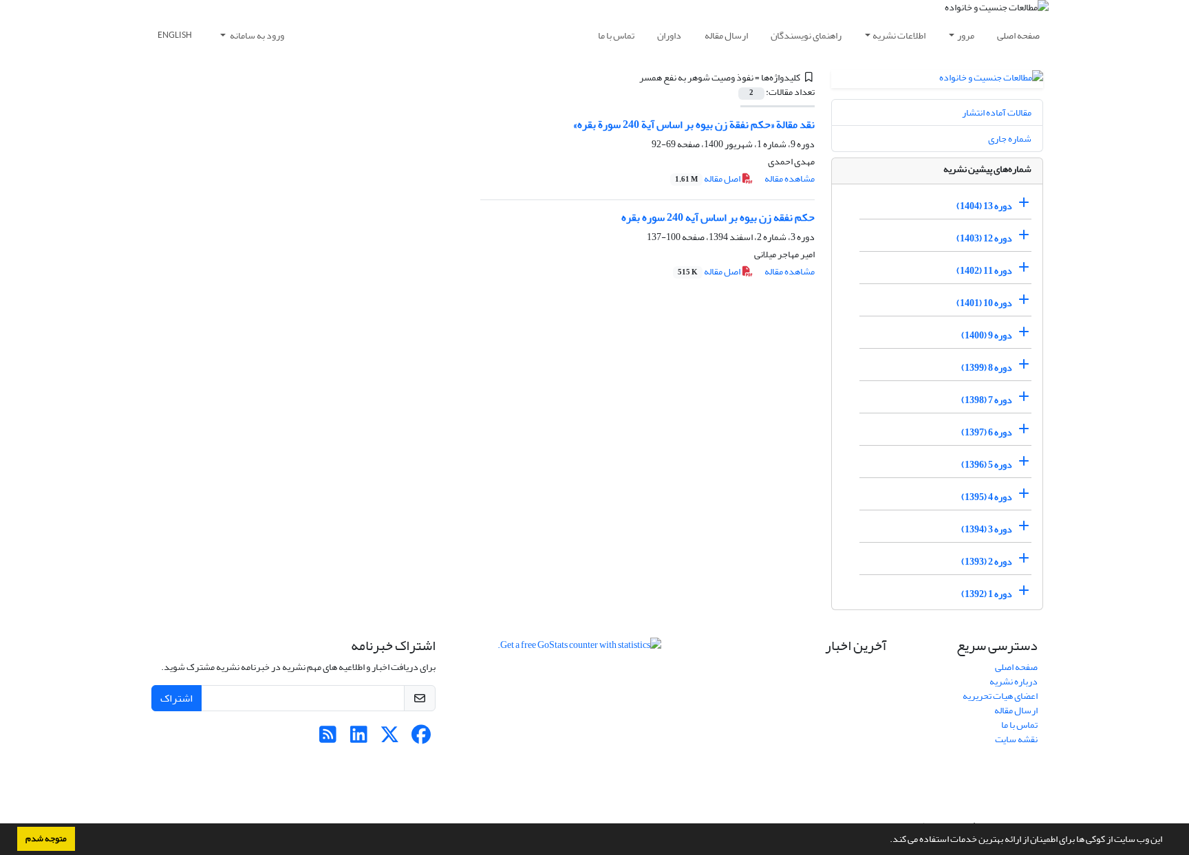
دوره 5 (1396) (986, 464)
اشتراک (176, 698)
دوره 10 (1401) (984, 303)
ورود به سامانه (256, 35)
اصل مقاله (708, 178)
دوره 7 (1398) (986, 400)
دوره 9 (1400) (986, 335)
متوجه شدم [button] (46, 838)
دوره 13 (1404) (984, 206)
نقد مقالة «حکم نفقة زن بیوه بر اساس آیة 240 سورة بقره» (694, 124)
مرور (965, 35)
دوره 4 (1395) (986, 497)
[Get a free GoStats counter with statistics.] (579, 647)
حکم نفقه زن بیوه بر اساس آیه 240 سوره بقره (718, 217)
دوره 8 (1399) (986, 367)
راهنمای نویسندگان (806, 35)
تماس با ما (616, 35)
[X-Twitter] (390, 738)
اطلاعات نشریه (898, 35)
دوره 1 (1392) (986, 594)
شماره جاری (1009, 138)
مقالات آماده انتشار (996, 112)
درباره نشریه (1013, 681)
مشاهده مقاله (789, 178)
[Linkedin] (359, 738)
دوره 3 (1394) (986, 529)
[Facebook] (421, 738)
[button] (886, 840)
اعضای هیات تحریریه (1000, 695)
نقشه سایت (1016, 739)
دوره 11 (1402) (984, 270)
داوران (669, 35)
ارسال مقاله (726, 35)
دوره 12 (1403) (984, 238)
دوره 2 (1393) (986, 561)
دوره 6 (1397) (986, 432)
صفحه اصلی (1018, 35)
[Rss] (328, 738)
